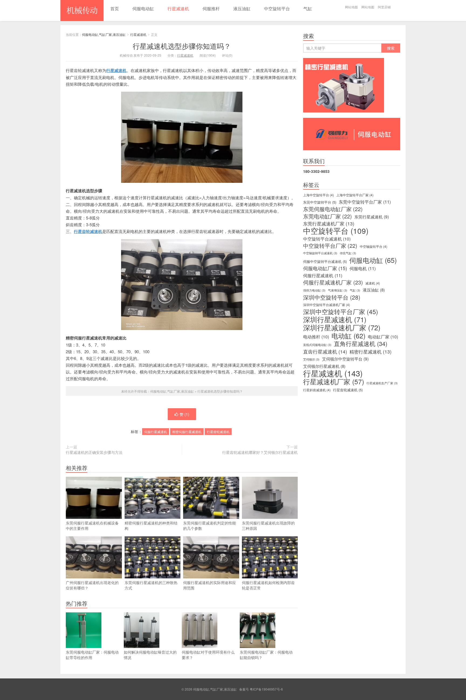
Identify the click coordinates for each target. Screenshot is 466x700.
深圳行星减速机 (334, 319)
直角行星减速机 (360, 343)
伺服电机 (363, 268)
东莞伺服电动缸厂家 (333, 209)
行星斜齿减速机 (317, 389)
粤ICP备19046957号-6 (266, 689)
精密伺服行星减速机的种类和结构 (151, 525)
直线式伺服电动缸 (317, 345)
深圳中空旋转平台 (331, 297)
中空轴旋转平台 (373, 246)
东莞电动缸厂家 (327, 216)
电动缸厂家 (383, 336)
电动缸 (348, 335)
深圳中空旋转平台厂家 (340, 311)
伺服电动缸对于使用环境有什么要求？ (208, 654)
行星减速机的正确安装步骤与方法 (94, 452)
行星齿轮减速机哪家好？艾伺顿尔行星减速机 (260, 452)
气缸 (307, 8)
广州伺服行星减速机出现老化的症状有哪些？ (92, 585)
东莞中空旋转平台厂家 (365, 201)
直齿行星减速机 (325, 351)
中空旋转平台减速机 (327, 239)
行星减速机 (178, 8)
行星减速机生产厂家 (382, 383)
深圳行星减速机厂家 (342, 327)
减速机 (372, 283)
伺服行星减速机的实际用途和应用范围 (209, 585)
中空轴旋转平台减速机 (320, 253)
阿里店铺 (384, 7)
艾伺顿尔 (311, 359)
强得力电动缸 (314, 290)
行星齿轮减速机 (218, 431)
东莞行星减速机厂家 (328, 223)
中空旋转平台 (277, 8)
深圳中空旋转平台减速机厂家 (326, 304)
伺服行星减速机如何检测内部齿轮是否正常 (268, 585)
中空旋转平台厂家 (330, 245)
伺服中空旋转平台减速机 (325, 261)
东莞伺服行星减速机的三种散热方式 (151, 585)
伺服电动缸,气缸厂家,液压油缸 (82, 10)
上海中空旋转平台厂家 (355, 195)
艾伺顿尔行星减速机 (324, 366)
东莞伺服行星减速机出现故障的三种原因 (268, 525)
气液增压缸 (337, 290)
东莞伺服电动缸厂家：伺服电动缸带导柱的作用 (92, 654)
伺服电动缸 (143, 8)
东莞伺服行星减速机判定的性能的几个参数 (209, 525)
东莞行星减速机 (371, 216)
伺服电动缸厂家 (325, 268)
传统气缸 (348, 253)
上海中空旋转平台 (318, 195)
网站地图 (351, 7)
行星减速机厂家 (333, 381)
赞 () (184, 414)
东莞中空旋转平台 (319, 202)
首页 (114, 8)
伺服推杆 (211, 8)
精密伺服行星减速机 (186, 431)
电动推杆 (316, 336)
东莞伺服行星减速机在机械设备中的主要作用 (92, 525)
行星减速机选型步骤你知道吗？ (182, 46)
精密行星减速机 (371, 351)
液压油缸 (242, 8)
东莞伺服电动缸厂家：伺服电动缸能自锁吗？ (266, 654)
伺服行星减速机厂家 (333, 282)
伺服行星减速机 (155, 431)
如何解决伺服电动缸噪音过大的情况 (150, 654)
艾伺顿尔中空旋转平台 (345, 358)
